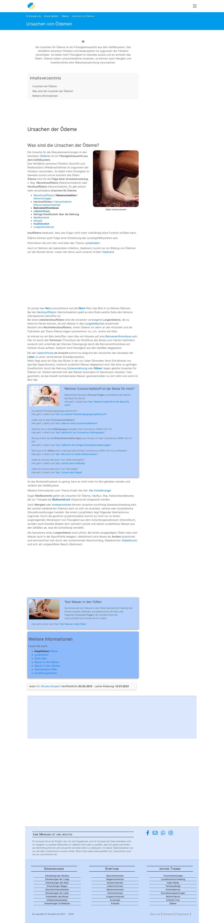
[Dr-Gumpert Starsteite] (31, 6)
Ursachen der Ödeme (44, 86)
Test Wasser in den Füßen (73, 624)
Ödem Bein (40, 658)
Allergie (38, 220)
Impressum (183, 914)
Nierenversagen (43, 198)
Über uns (155, 914)
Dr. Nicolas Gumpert (48, 686)
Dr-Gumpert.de (33, 16)
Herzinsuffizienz (46, 312)
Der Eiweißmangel (100, 490)
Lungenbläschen (95, 323)
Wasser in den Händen (47, 665)
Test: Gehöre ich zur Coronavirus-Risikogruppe (79, 432)
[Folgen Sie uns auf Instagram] (171, 833)
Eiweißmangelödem (45, 673)
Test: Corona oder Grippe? (68, 472)
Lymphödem (92, 243)
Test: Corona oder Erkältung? (70, 463)
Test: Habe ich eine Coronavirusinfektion (75, 423)
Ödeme (65, 16)
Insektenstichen (61, 504)
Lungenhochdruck (44, 226)
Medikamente (41, 217)
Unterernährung (77, 368)
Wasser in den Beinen (46, 662)
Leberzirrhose (45, 352)
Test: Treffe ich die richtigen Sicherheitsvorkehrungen (82, 445)
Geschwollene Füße (45, 669)
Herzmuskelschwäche (46, 204)
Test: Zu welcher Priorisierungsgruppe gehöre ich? (81, 414)
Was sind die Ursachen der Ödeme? (52, 91)
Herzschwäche (63, 201)
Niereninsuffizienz (44, 195)
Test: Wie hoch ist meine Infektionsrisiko (76, 454)
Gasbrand (108, 251)
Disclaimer (169, 914)
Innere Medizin (51, 16)
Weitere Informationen (45, 95)
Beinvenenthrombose (118, 336)
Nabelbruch (129, 540)
